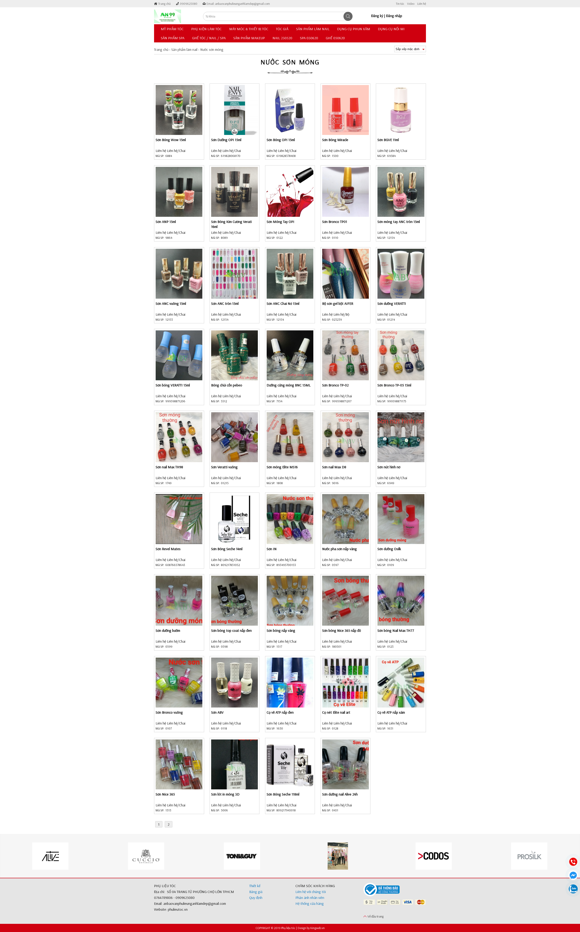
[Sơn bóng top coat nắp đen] (234, 601)
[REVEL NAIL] (338, 856)
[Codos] (434, 856)
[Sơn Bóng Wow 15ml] (179, 110)
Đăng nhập (394, 15)
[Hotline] (573, 861)
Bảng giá (255, 891)
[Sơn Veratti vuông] (234, 437)
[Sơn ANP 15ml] (179, 192)
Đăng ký (377, 15)
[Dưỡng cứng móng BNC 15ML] (290, 355)
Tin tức (400, 4)
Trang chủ (164, 4)
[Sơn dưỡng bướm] (179, 601)
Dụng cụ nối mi (391, 29)
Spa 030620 (309, 38)
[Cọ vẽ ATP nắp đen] (290, 683)
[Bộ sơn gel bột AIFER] (345, 274)
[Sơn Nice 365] (179, 764)
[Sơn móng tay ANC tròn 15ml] (400, 192)
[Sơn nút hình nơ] (400, 437)
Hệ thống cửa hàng (309, 903)
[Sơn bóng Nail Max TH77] (400, 601)
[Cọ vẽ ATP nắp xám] (400, 683)
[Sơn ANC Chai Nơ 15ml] (290, 274)
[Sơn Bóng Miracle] (345, 110)
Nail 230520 (282, 38)
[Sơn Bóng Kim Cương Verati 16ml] (234, 192)
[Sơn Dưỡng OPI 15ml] (234, 110)
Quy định (255, 897)
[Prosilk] (529, 856)
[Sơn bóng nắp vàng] (290, 601)
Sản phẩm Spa (172, 38)
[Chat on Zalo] (573, 888)
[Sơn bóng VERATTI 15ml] (179, 355)
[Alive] (50, 856)
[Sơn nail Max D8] (345, 437)
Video (410, 4)
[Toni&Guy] (242, 856)
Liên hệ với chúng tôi (310, 891)
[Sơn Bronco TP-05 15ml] (400, 355)
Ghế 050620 (335, 38)
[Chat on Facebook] (573, 875)
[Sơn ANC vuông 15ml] (179, 274)
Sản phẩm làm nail (312, 29)
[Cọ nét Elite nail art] (345, 683)
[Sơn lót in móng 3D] (234, 764)
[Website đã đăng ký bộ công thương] (381, 889)
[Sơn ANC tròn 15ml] (234, 274)
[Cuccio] (146, 856)
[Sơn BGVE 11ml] (400, 110)
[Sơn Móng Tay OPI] (290, 192)
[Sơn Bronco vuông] (179, 683)
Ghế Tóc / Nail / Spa (209, 38)
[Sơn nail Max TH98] (179, 437)
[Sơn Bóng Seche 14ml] (234, 519)
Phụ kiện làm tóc (206, 29)
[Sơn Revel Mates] (179, 519)
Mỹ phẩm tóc (172, 29)
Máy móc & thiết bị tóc (248, 29)
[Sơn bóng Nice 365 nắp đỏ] (345, 601)
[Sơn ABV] (234, 683)
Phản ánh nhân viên (309, 897)
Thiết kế (254, 885)
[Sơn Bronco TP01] (345, 192)
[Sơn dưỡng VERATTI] (400, 274)
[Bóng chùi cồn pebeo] (234, 355)
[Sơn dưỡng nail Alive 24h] (345, 764)
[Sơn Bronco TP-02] (345, 355)
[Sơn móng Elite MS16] (290, 437)
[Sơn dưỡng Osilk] (400, 519)
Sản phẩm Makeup (249, 38)
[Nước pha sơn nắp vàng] (345, 519)
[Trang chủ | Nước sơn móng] (174, 16)
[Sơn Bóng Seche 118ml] (290, 764)
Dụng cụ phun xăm (353, 29)
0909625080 (188, 4)
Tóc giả (282, 29)
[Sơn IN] (290, 519)
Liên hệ (421, 4)
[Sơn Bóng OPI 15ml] (290, 110)
